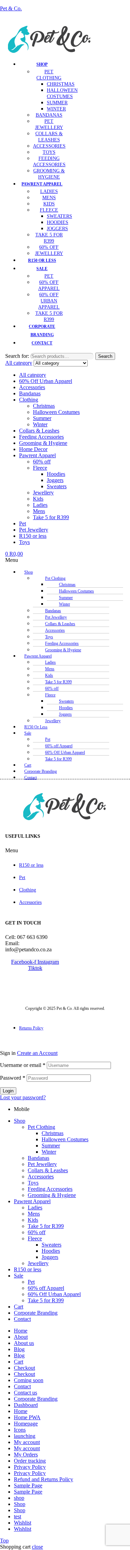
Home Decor (33, 449)
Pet (22, 523)
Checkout (24, 1368)
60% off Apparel (46, 1288)
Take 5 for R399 (51, 517)
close (37, 1547)
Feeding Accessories (41, 437)
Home (20, 1331)
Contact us (25, 1393)
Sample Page (28, 1485)
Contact (30, 777)
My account (27, 1442)
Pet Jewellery (33, 530)
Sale (27, 733)
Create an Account (37, 1053)
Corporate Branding (36, 1313)
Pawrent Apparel (37, 455)
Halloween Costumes (56, 412)
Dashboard (26, 1405)
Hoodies (56, 474)
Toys (24, 542)
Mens (39, 511)
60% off (42, 461)
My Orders (26, 1454)
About (21, 1337)
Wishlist (22, 1523)
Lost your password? (23, 1097)
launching (24, 1436)
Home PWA (27, 1417)
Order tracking (30, 1461)
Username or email (22, 1065)
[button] (35, 560)
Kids (38, 499)
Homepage (26, 1423)
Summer (42, 418)
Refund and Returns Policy (43, 1479)
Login (8, 1090)
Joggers (55, 480)
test (17, 1516)
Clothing (28, 400)
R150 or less (32, 536)
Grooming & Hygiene (43, 443)
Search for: (17, 356)
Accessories (32, 387)
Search (105, 356)
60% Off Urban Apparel (45, 381)
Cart (18, 1307)
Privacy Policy (30, 1467)
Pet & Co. (11, 8)
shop (19, 1498)
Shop (28, 572)
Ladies (40, 505)
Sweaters (57, 486)
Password (12, 1078)
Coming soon (28, 1380)
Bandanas (30, 393)
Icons (20, 1430)
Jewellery (43, 492)
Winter (40, 424)
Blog (19, 1349)
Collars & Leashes (39, 431)
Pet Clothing (41, 1127)
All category (32, 375)
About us (24, 1343)
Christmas (44, 406)
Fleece (40, 468)
